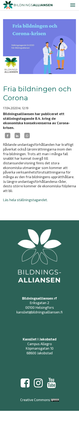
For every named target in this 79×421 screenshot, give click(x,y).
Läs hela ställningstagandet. (25, 200)
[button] (72, 5)
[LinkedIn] (17, 136)
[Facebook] (7, 136)
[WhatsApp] (27, 136)
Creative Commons (35, 400)
